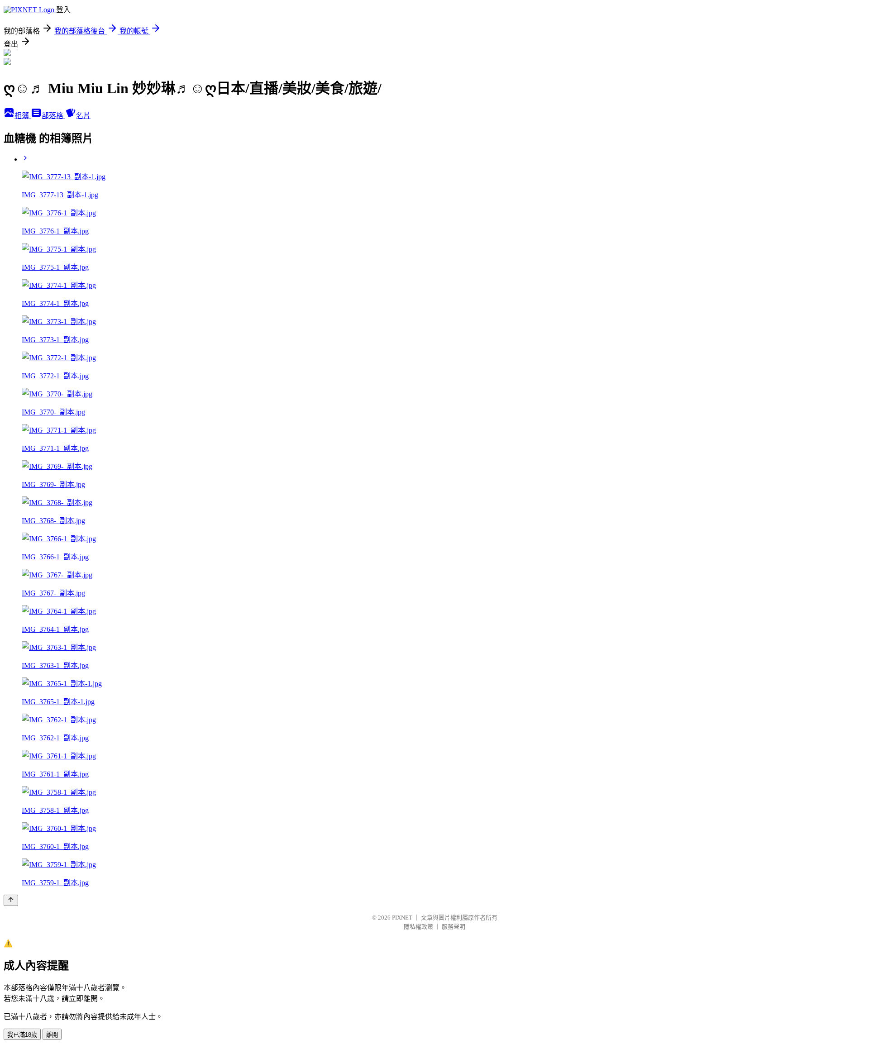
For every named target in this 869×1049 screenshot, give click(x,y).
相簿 (22, 115)
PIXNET (402, 917)
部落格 (53, 115)
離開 (52, 1034)
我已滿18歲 (22, 1034)
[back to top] (11, 900)
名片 (83, 115)
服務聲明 (453, 926)
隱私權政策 (418, 926)
